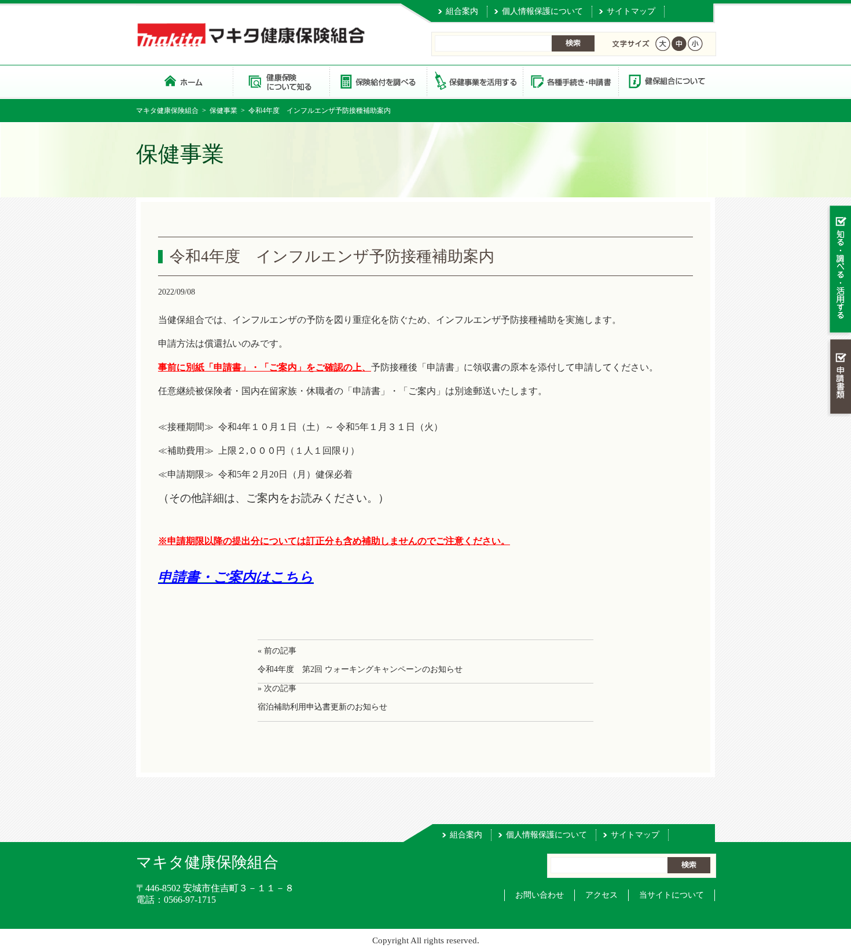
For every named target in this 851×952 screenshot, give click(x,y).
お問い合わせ (539, 895)
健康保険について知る (281, 80)
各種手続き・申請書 (570, 80)
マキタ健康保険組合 (167, 110)
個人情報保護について (542, 11)
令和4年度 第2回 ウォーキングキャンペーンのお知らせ (360, 669)
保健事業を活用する (474, 80)
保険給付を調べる (377, 80)
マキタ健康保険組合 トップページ (184, 80)
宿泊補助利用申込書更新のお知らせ (322, 707)
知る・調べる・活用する (839, 270)
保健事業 (223, 110)
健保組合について (666, 80)
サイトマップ (631, 11)
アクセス (601, 895)
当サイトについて (671, 895)
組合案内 (462, 11)
